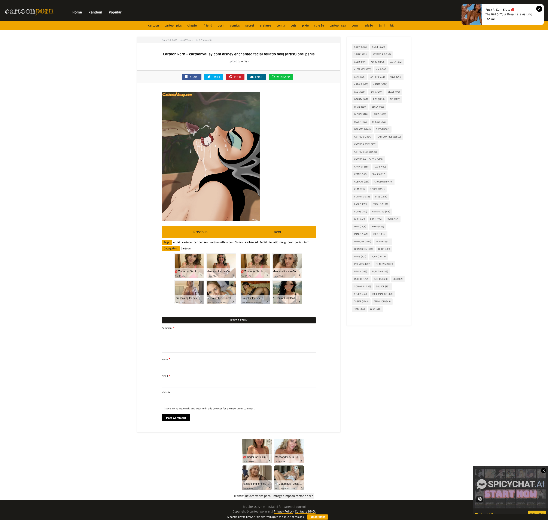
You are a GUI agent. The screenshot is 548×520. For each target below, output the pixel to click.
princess (384, 264)
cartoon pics (173, 25)
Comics (235, 25)
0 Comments (205, 40)
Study (360, 294)
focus (360, 211)
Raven (360, 271)
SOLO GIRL (362, 286)
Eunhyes (362, 196)
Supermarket (382, 294)
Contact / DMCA (305, 511)
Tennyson (382, 301)
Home (77, 12)
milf (379, 234)
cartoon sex (338, 25)
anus (395, 77)
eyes (381, 196)
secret (249, 25)
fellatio (273, 242)
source (383, 286)
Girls (375, 219)
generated (381, 211)
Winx (375, 309)
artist (176, 242)
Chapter (192, 25)
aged (359, 62)
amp (381, 69)
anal (359, 77)
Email (166, 376)
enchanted (251, 242)
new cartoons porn (258, 496)
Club (380, 166)
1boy (360, 47)
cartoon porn (365, 144)
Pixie (305, 25)
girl (359, 219)
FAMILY (360, 204)
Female (380, 204)
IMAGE (361, 234)
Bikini (360, 106)
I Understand (317, 517)
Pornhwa (362, 264)
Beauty (361, 99)
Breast (379, 121)
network (362, 241)
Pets (293, 25)
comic (360, 174)
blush (360, 121)
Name (166, 359)
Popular (115, 12)
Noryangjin (363, 249)
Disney (239, 242)
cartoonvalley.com (221, 242)
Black (378, 106)
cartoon (153, 25)
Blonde (361, 114)
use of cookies (295, 517)
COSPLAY (361, 181)
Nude (384, 249)
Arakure (265, 25)
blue (380, 114)
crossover (383, 181)
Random (95, 12)
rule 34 (319, 25)
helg (283, 242)
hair (360, 226)
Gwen (392, 219)
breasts (362, 129)
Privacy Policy (283, 511)
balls (376, 91)
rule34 (368, 25)
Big (392, 25)
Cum (359, 189)
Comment (168, 328)
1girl (381, 25)
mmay (245, 61)
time (359, 309)
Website (166, 392)
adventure (382, 54)
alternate (362, 69)
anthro (378, 77)
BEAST (394, 91)
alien (396, 62)
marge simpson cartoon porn (293, 496)
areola (361, 84)
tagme (361, 301)
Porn (221, 25)
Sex (397, 279)
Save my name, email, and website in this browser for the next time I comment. (210, 408)
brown (382, 129)
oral (290, 242)
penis (298, 242)
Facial (263, 242)
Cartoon (186, 248)
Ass (359, 91)
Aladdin (378, 62)
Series (380, 279)
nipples (383, 241)
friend (208, 25)
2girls (360, 54)
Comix (281, 25)
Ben (378, 99)
